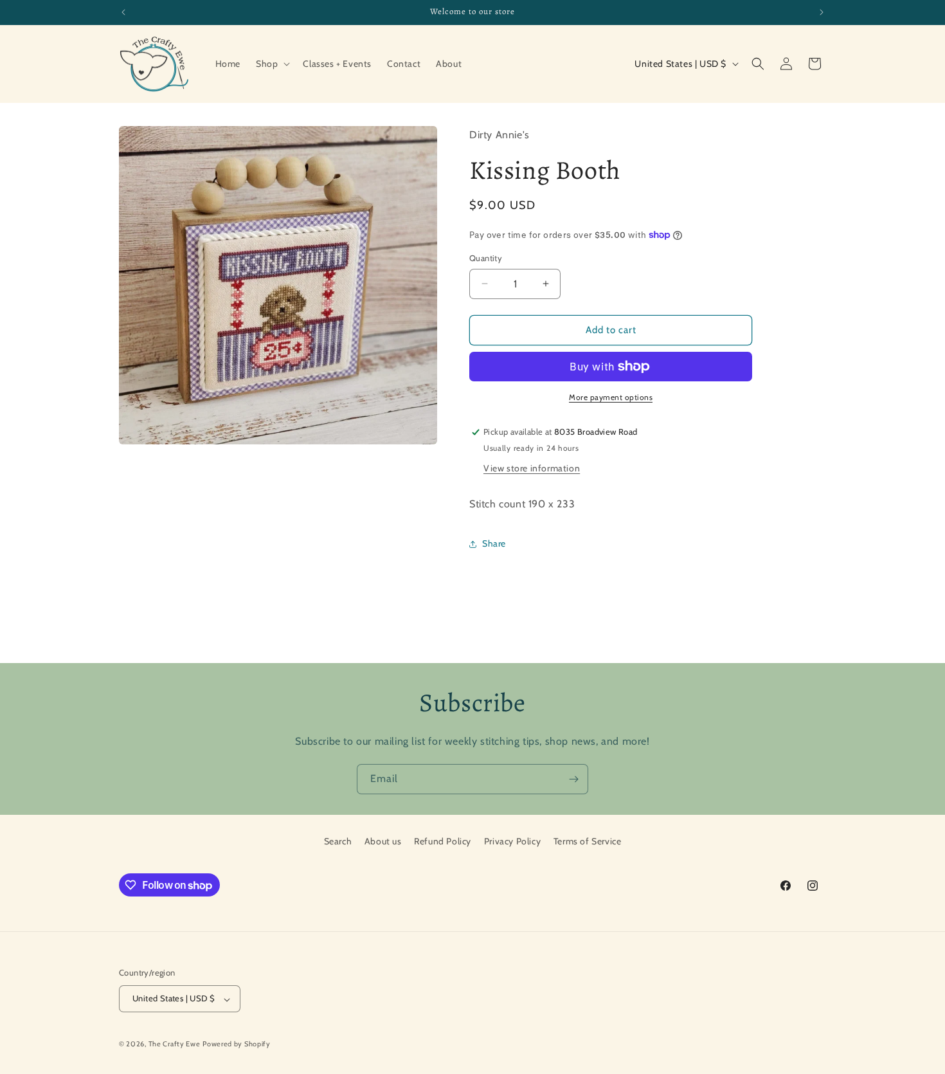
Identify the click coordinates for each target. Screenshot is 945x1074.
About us (383, 841)
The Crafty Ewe (174, 1044)
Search (338, 841)
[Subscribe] (573, 779)
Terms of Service (588, 841)
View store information (531, 468)
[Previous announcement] (123, 12)
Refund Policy (442, 841)
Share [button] (494, 543)
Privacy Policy (512, 841)
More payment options (610, 397)
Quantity (485, 258)
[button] (271, 63)
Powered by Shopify (237, 1044)
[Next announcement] (821, 12)
